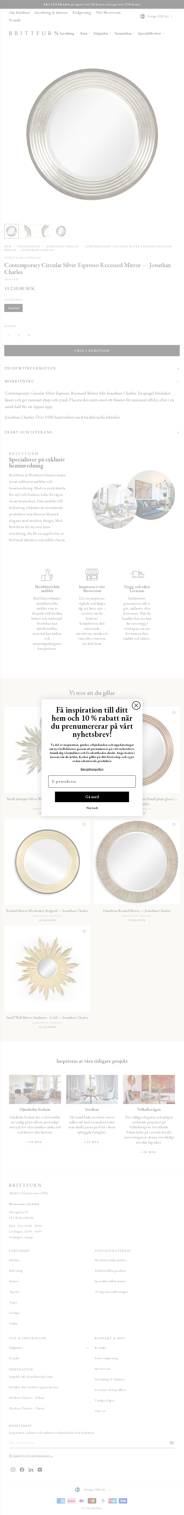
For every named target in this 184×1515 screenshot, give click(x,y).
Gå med (92, 796)
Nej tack (92, 808)
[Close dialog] (136, 705)
